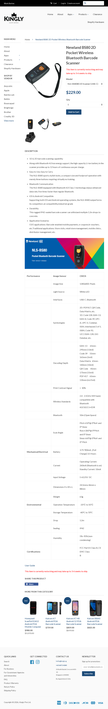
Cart (55, 3)
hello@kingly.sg (61, 661)
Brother (7, 112)
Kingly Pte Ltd (25, 702)
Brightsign (8, 107)
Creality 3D (9, 116)
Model (69, 79)
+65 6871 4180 (61, 665)
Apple (6, 90)
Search (6, 661)
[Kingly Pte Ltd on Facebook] (32, 662)
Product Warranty (11, 683)
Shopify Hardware (96, 22)
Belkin (7, 99)
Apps (70, 14)
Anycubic (8, 86)
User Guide (30, 565)
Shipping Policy (10, 690)
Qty (68, 99)
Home (50, 14)
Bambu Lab (9, 94)
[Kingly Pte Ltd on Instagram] (38, 662)
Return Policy (9, 687)
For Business (9, 669)
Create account (73, 3)
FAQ (5, 679)
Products (82, 14)
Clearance (97, 14)
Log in (63, 3)
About (60, 14)
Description (31, 151)
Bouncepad (9, 103)
